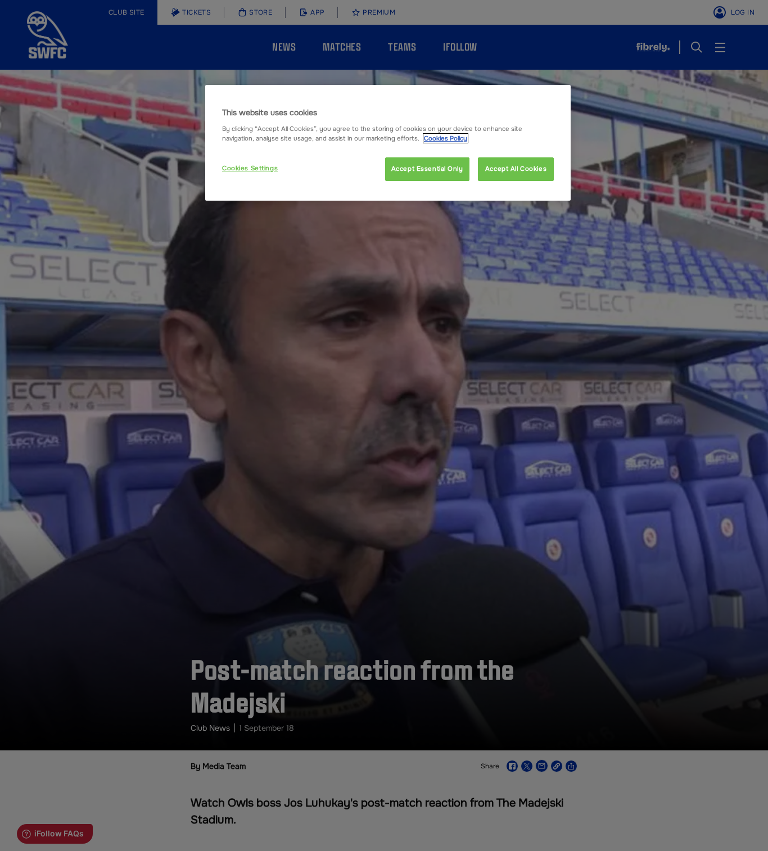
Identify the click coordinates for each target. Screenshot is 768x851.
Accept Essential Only (427, 169)
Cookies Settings (250, 168)
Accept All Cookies (515, 169)
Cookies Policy (445, 138)
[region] (388, 143)
